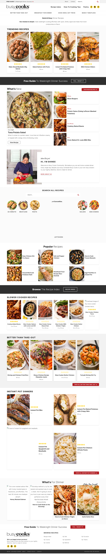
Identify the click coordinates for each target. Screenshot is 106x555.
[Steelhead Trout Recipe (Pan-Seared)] (45, 273)
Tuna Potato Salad (17, 132)
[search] (78, 195)
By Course (47, 539)
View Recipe (14, 142)
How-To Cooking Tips (72, 7)
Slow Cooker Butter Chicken (64, 375)
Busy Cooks (18, 7)
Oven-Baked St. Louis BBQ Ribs (79, 140)
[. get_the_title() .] (18, 61)
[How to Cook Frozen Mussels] (76, 257)
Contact (73, 1)
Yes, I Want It (78, 81)
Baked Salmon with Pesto (41, 67)
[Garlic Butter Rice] (88, 514)
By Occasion (85, 536)
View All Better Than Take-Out (85, 384)
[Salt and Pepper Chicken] (45, 257)
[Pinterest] (98, 7)
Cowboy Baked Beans (75, 126)
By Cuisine (47, 542)
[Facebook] (91, 7)
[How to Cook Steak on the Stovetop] (41, 502)
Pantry (86, 7)
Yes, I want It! (77, 527)
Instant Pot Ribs (36, 410)
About (66, 1)
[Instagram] (95, 7)
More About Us (46, 174)
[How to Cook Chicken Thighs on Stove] (65, 514)
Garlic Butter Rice (88, 517)
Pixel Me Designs (94, 551)
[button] (15, 64)
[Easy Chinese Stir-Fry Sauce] (14, 257)
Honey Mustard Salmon (18, 499)
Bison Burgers (72, 99)
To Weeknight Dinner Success (19, 1)
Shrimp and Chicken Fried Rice (18, 375)
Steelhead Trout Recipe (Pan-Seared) (59, 273)
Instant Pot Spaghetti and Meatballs (44, 449)
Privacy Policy (31, 551)
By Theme (84, 539)
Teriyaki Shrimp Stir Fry (88, 375)
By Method (66, 542)
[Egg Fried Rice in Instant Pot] (76, 273)
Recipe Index (56, 7)
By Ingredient (66, 539)
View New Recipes (90, 89)
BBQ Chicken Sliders (88, 67)
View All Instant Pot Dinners (86, 473)
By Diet (65, 536)
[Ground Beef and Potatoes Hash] (14, 273)
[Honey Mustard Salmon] (18, 497)
